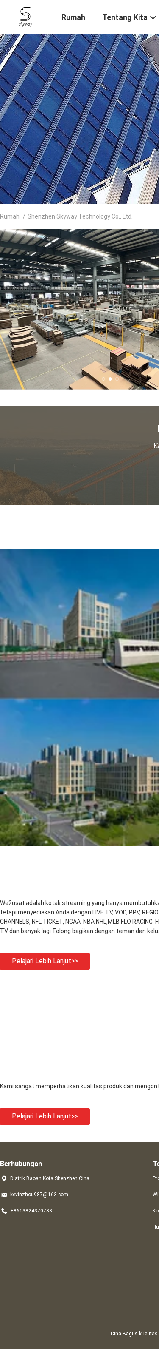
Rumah (10, 216)
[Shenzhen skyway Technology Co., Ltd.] (26, 16)
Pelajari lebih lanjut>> (45, 961)
